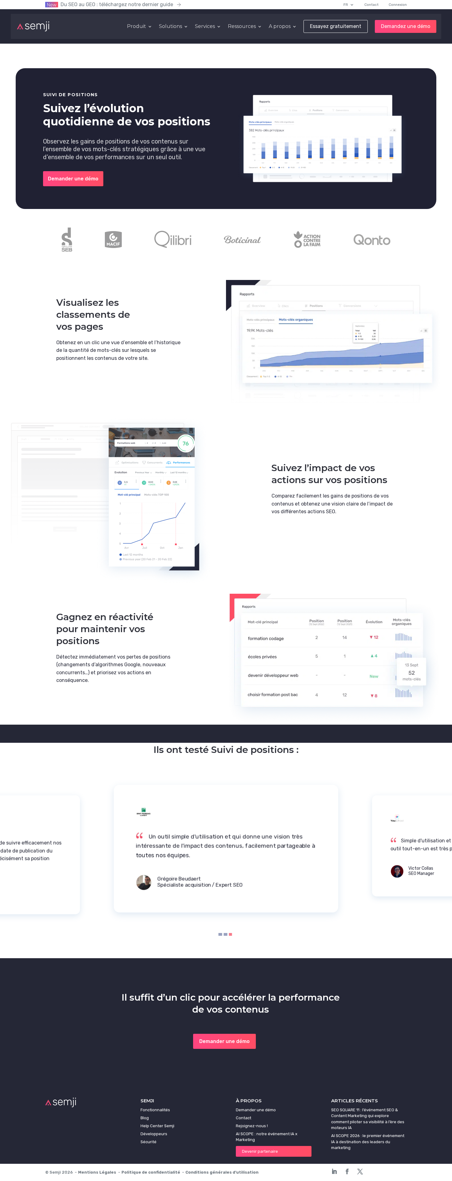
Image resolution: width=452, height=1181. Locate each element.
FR (345, 4)
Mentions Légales (97, 1172)
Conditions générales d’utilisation (222, 1172)
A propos (280, 26)
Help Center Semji (157, 1126)
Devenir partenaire (260, 1151)
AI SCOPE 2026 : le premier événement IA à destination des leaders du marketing (367, 1141)
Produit (136, 26)
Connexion (398, 4)
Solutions (170, 26)
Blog (145, 1118)
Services (205, 26)
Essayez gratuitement (335, 26)
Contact (371, 4)
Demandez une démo (405, 26)
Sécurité (149, 1142)
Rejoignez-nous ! (252, 1126)
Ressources (242, 26)
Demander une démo (73, 179)
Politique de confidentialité (150, 1172)
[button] (220, 935)
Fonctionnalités (155, 1110)
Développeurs (154, 1134)
